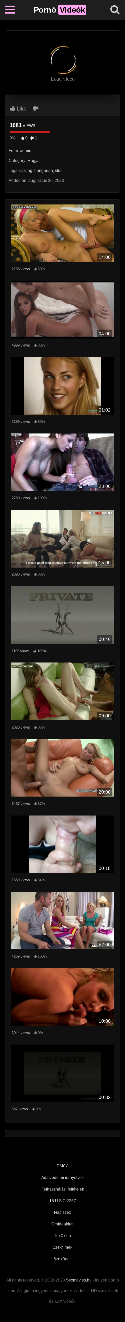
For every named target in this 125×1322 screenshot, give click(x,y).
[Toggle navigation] (10, 10)
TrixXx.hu (62, 1235)
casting (25, 170)
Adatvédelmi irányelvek (62, 1177)
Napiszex (62, 1212)
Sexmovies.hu (79, 1280)
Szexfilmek (62, 1247)
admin (25, 150)
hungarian (43, 170)
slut (58, 170)
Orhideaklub (62, 1224)
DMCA (63, 1166)
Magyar (34, 160)
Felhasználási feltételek (62, 1189)
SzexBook (62, 1259)
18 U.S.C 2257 (62, 1201)
